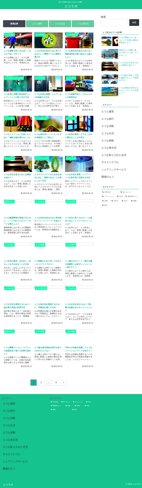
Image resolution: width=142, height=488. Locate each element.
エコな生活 (60, 24)
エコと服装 (37, 24)
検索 (103, 16)
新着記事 (14, 24)
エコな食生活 (83, 24)
